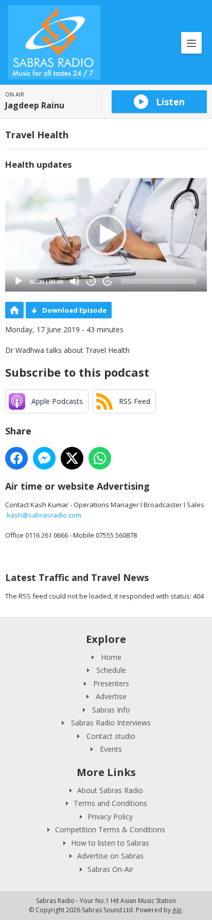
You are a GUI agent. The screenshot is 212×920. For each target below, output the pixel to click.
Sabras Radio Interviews (111, 723)
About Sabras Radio (110, 790)
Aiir (177, 910)
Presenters (111, 683)
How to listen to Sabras (110, 843)
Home (111, 657)
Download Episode (74, 310)
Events (111, 749)
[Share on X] (72, 458)
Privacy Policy (110, 816)
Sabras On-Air (110, 869)
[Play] (18, 281)
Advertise (111, 696)
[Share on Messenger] (44, 458)
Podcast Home (14, 310)
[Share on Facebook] (16, 458)
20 (91, 281)
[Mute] (74, 281)
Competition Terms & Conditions (110, 829)
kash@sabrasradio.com (44, 515)
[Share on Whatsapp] (100, 458)
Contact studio (110, 736)
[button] (106, 234)
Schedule (111, 670)
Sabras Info (111, 710)
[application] (106, 235)
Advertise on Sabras (110, 856)
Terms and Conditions (110, 803)
